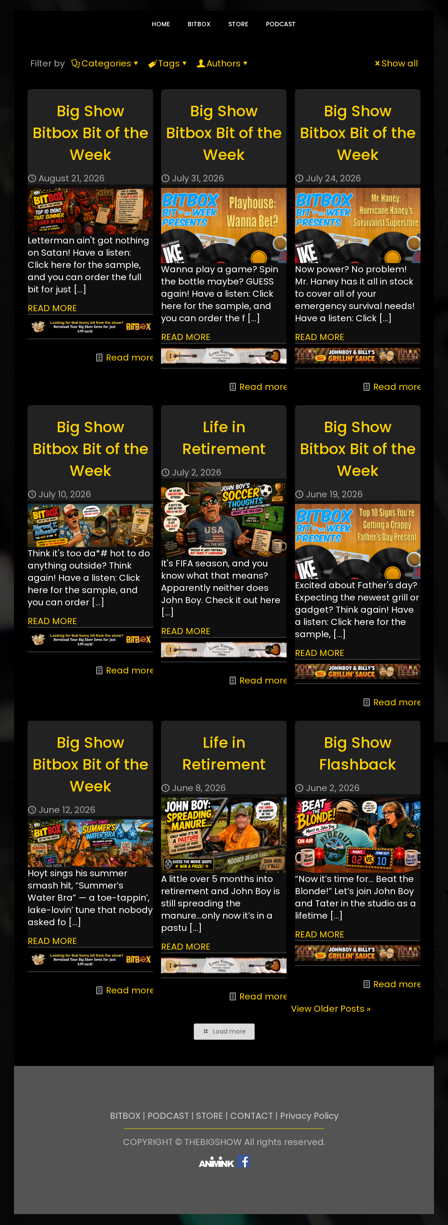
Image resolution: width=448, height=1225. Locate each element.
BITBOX (125, 1116)
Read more (130, 357)
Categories (106, 63)
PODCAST (168, 1116)
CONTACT (251, 1116)
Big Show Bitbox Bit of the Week (90, 133)
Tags (169, 63)
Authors (223, 63)
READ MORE (52, 308)
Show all (400, 63)
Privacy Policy (309, 1116)
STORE (209, 1116)
